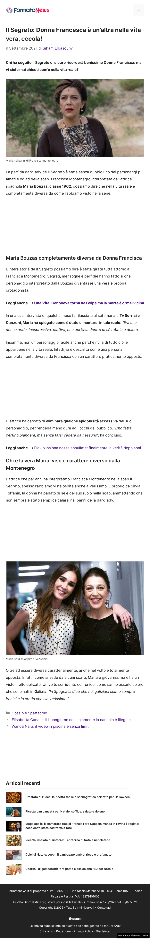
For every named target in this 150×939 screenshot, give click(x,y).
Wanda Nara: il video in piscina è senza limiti (51, 726)
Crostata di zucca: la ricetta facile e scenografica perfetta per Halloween (77, 797)
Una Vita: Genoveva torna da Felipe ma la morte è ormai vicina (89, 303)
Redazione (63, 931)
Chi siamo (46, 931)
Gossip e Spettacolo (29, 713)
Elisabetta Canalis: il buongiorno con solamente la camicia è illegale (71, 720)
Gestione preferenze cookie (133, 935)
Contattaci (104, 907)
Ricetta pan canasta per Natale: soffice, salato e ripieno (65, 811)
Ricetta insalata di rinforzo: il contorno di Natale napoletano (67, 840)
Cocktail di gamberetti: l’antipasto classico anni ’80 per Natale (69, 869)
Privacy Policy (83, 931)
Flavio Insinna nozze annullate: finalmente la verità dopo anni (87, 448)
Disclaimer (103, 931)
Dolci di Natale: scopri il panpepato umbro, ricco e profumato (68, 854)
